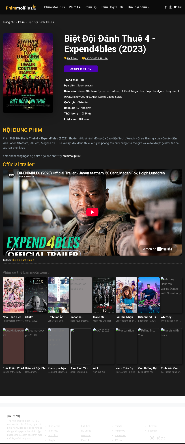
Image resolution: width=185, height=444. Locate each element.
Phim (21, 22)
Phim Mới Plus (54, 7)
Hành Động (72, 58)
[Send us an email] (179, 7)
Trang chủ (9, 22)
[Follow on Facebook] (165, 7)
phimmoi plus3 (72, 156)
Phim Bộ (90, 7)
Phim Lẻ (75, 7)
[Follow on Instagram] (170, 7)
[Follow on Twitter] (175, 7)
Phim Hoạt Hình (111, 7)
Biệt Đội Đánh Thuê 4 (23, 260)
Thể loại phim (137, 7)
